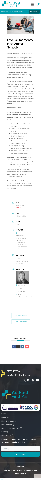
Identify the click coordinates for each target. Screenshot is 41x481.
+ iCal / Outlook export (21, 321)
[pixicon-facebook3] (33, 380)
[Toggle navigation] (32, 4)
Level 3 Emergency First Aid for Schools (22, 261)
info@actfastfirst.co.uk (25, 297)
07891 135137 (22, 291)
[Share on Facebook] (14, 346)
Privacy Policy (20, 473)
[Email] (27, 346)
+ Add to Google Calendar (21, 315)
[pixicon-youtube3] (37, 380)
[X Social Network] (18, 346)
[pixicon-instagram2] (28, 380)
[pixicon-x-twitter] (24, 380)
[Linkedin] (22, 346)
